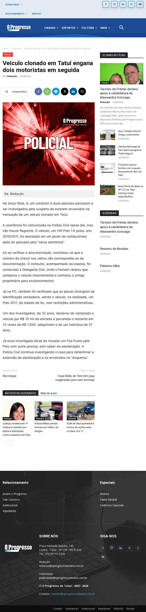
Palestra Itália (110, 266)
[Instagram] (114, 4)
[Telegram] (56, 91)
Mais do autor (49, 393)
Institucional (10, 505)
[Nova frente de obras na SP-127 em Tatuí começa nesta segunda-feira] (107, 190)
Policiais (16, 48)
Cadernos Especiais (112, 505)
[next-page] (11, 442)
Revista (104, 494)
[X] (131, 4)
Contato (57, 608)
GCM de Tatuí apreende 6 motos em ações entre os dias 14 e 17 (80, 427)
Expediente (9, 511)
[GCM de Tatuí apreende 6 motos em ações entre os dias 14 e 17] (81, 410)
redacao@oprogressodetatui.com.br (61, 566)
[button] (121, 28)
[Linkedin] (123, 4)
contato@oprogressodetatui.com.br (73, 594)
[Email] (82, 91)
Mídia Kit (118, 608)
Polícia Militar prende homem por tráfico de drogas (46, 427)
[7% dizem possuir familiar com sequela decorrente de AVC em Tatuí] (107, 168)
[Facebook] (105, 4)
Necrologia (9, 376)
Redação (12, 76)
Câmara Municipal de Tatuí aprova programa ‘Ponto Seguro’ (129, 150)
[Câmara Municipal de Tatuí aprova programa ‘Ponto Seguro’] (107, 150)
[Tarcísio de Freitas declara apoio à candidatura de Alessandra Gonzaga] (121, 73)
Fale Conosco (11, 499)
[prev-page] (5, 442)
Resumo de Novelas (114, 249)
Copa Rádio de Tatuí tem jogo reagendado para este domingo (75, 378)
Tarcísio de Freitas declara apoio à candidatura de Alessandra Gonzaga (119, 93)
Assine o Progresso (15, 494)
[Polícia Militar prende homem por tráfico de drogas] (49, 410)
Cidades (105, 82)
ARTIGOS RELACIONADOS (20, 393)
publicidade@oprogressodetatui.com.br (63, 578)
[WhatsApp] (47, 91)
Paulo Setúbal (108, 499)
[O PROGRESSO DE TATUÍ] (18, 28)
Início (5, 48)
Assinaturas (72, 608)
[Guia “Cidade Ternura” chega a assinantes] (107, 135)
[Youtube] (140, 4)
